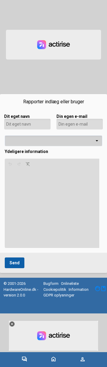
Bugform (51, 283)
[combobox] (53, 140)
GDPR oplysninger (58, 295)
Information (79, 289)
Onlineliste (70, 283)
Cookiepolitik (54, 289)
